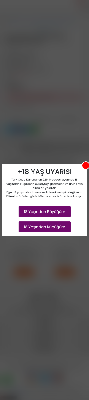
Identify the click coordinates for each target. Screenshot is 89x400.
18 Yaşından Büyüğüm (44, 211)
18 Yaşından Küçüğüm (44, 227)
